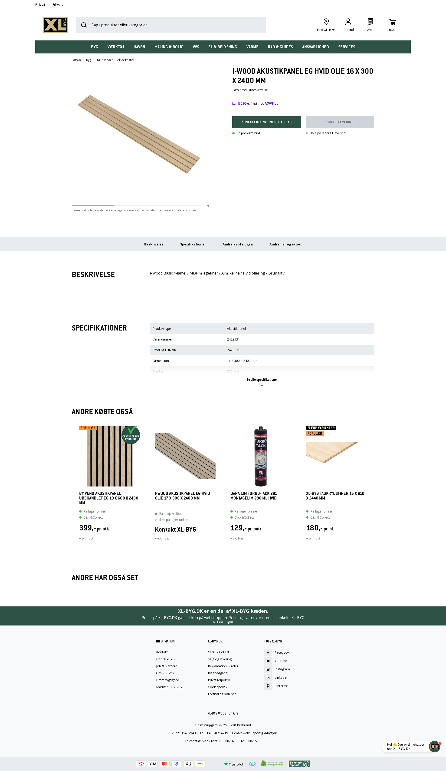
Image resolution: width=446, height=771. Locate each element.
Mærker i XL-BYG (169, 687)
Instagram (282, 669)
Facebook (282, 652)
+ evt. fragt (86, 538)
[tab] (94, 46)
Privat (40, 4)
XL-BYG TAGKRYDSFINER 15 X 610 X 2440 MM (335, 496)
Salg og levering (220, 659)
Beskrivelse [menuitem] (154, 244)
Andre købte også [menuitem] (238, 244)
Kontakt (162, 652)
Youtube (281, 660)
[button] (208, 135)
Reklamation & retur (223, 666)
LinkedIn (281, 677)
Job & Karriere (166, 666)
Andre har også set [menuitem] (285, 244)
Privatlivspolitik (219, 680)
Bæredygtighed (167, 680)
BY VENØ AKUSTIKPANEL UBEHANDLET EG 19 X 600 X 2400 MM (108, 498)
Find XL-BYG (165, 659)
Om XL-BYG (165, 673)
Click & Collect (218, 652)
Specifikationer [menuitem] (193, 244)
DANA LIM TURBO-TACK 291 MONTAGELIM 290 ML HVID (253, 496)
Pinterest (281, 686)
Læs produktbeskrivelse (250, 90)
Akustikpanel (125, 60)
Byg (88, 60)
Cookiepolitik (217, 687)
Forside (77, 60)
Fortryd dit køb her (222, 694)
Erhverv (57, 4)
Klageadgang (217, 673)
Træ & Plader (104, 60)
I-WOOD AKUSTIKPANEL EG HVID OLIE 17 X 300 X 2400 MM (182, 496)
